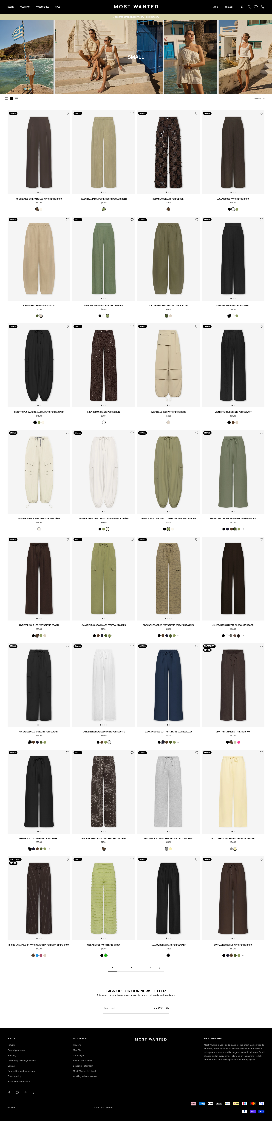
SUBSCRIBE (161, 1007)
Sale (57, 7)
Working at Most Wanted (85, 1076)
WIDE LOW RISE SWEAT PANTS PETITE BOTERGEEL (233, 838)
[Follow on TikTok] (33, 1092)
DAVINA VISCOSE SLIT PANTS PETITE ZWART (38, 838)
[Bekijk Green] (105, 955)
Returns (11, 1045)
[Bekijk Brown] (37, 209)
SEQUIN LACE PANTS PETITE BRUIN (168, 199)
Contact (11, 1066)
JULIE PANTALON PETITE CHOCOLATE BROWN (233, 625)
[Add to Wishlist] (67, 113)
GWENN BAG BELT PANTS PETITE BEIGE (168, 412)
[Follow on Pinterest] (25, 1092)
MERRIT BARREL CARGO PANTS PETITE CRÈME (39, 519)
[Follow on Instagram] (17, 1092)
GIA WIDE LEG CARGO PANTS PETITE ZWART (39, 732)
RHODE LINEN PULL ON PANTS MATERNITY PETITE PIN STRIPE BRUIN (38, 945)
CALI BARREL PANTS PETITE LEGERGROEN (168, 305)
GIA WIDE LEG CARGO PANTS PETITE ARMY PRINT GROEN (168, 625)
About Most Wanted (83, 1060)
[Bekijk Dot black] (227, 635)
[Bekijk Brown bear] (233, 209)
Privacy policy (14, 1076)
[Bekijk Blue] (37, 955)
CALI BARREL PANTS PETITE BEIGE (38, 305)
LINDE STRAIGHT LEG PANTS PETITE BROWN (39, 625)
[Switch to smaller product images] (11, 98)
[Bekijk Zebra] (231, 635)
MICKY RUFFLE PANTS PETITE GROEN (103, 945)
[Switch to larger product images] (6, 98)
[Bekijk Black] (229, 209)
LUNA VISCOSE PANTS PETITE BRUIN (233, 199)
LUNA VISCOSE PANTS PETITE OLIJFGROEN (103, 305)
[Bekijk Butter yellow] (170, 848)
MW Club (77, 1050)
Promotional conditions (19, 1081)
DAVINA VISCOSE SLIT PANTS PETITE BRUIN (233, 945)
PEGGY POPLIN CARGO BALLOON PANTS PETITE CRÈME (104, 519)
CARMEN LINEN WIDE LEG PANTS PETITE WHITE (104, 732)
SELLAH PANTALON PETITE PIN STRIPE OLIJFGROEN (104, 199)
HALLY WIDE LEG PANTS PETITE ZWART (168, 945)
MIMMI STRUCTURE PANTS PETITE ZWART (233, 412)
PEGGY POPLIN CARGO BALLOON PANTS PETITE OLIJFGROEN (168, 519)
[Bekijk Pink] (238, 742)
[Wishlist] (256, 7)
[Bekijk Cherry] (41, 955)
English (228, 7)
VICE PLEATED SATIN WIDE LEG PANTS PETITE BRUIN (39, 199)
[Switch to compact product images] (16, 98)
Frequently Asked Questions (22, 1060)
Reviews (77, 1045)
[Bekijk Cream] (41, 209)
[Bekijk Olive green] (103, 209)
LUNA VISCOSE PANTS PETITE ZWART (233, 305)
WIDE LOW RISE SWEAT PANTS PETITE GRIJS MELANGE (168, 838)
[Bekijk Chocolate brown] (238, 635)
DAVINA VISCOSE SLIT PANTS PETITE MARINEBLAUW (168, 732)
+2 (243, 529)
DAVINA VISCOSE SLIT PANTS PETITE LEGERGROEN (233, 519)
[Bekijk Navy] (227, 529)
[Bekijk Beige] (41, 315)
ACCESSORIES (42, 7)
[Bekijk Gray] (166, 848)
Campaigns (78, 1055)
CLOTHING (25, 7)
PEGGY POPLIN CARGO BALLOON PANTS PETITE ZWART (39, 412)
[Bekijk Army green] (37, 315)
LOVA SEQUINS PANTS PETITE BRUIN (103, 412)
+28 (242, 636)
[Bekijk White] (109, 742)
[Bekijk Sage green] (235, 742)
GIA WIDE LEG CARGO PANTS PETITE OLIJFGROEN (104, 625)
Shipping (12, 1055)
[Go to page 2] (159, 967)
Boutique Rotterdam (83, 1066)
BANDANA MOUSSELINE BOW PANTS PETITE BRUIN (104, 838)
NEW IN (11, 7)
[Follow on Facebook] (9, 1092)
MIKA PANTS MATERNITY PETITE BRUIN (233, 732)
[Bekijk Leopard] (234, 635)
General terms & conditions (21, 1071)
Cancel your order (17, 1050)
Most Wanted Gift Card (84, 1071)
